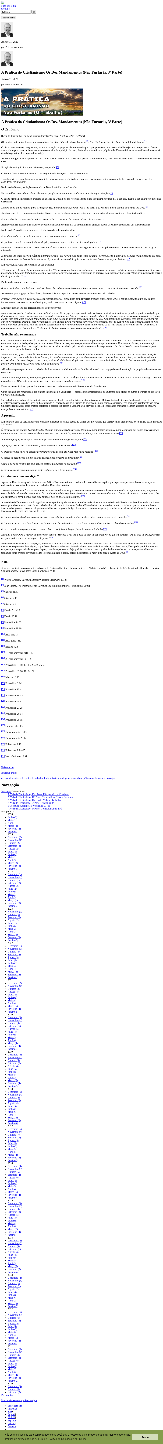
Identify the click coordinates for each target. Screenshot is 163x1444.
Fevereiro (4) (14, 1008)
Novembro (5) (15, 1169)
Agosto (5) (13, 1029)
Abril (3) (12, 860)
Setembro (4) (14, 1174)
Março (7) (13, 1229)
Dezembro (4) (15, 1166)
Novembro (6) (15, 1243)
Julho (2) (12, 851)
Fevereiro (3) (14, 903)
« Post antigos (30, 1400)
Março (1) (13, 900)
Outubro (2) (14, 843)
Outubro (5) (14, 1060)
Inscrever (12, 1408)
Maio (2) (12, 894)
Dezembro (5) (15, 1017)
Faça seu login (8, 5)
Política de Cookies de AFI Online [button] (68, 1439)
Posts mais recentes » (11, 1400)
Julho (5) (12, 1031)
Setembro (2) (14, 883)
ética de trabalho (34, 778)
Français (12, 1426)
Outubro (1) (14, 880)
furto (46, 778)
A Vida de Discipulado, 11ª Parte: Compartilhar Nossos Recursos (40, 797)
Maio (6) (12, 1111)
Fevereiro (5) (14, 1120)
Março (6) (13, 1192)
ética (23, 778)
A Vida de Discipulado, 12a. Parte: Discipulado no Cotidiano (38, 794)
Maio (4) (12, 966)
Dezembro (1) (15, 874)
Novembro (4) (15, 877)
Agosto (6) (13, 1177)
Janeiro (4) (13, 1049)
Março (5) (13, 1006)
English (11, 1414)
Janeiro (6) (13, 1123)
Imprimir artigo (8, 772)
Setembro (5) (14, 1026)
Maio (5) (12, 1037)
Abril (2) (12, 1300)
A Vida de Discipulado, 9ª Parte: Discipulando (31, 803)
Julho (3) (12, 1217)
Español (12, 1420)
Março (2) (13, 825)
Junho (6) (12, 1295)
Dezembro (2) (15, 837)
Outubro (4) (14, 951)
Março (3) (13, 934)
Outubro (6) (14, 1317)
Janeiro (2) (13, 1306)
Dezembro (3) (15, 1203)
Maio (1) (12, 820)
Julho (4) (12, 960)
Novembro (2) (15, 911)
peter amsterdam (73, 778)
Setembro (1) (14, 1286)
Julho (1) (12, 923)
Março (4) (13, 1043)
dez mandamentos (10, 778)
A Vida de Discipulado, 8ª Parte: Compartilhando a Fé (35, 808)
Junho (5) (12, 1034)
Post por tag (7, 1395)
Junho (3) (12, 891)
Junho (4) (12, 997)
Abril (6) (12, 1040)
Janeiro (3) (13, 906)
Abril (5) (12, 1077)
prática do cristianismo (94, 778)
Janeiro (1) (13, 831)
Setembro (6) (14, 1137)
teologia (111, 778)
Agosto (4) (13, 991)
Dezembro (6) (15, 1054)
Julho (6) (12, 1069)
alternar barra (9, 18)
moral (61, 778)
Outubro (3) (14, 1023)
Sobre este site (15, 1405)
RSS (10, 1411)
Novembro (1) (15, 840)
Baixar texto (7, 767)
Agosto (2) (13, 848)
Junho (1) (12, 817)
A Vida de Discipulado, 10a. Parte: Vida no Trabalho (34, 800)
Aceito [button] (145, 1437)
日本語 (11, 1417)
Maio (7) (12, 1369)
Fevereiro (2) (14, 828)
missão (53, 778)
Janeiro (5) (13, 1011)
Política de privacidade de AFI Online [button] (26, 1439)
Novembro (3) (15, 948)
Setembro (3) (14, 845)
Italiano (11, 1423)
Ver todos (6, 791)
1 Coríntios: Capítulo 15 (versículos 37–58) (29, 805)
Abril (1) (12, 823)
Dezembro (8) (15, 1240)
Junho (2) (12, 926)
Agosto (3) (13, 957)
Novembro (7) (15, 1352)
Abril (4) (12, 968)
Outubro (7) (14, 1134)
